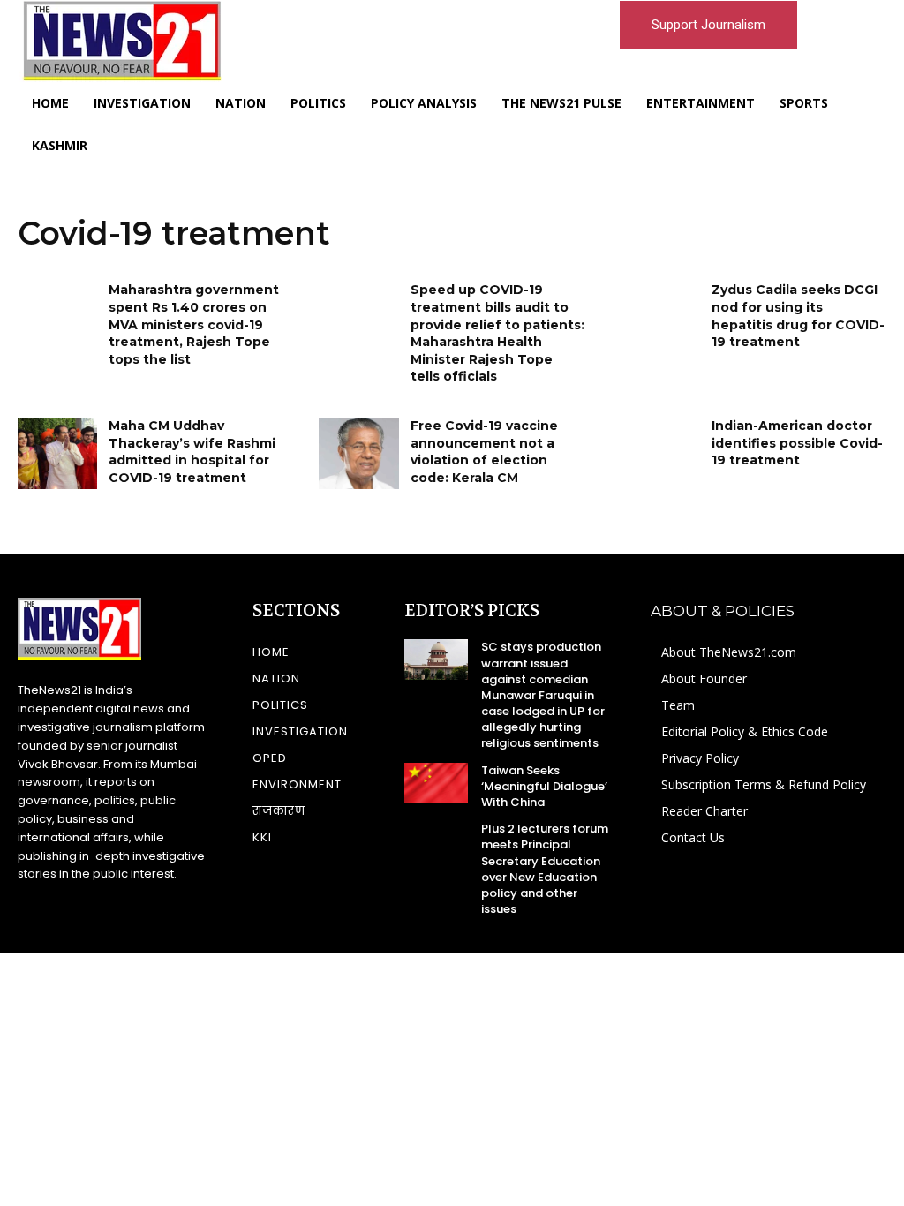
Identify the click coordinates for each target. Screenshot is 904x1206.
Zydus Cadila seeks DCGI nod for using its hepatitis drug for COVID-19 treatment (798, 316)
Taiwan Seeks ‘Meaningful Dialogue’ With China (544, 786)
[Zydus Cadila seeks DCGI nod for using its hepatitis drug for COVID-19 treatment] (660, 317)
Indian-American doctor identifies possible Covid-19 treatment (797, 443)
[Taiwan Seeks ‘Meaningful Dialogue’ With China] (436, 783)
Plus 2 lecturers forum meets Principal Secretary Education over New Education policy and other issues (544, 868)
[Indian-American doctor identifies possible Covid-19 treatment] (660, 453)
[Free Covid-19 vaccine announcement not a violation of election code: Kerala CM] (358, 453)
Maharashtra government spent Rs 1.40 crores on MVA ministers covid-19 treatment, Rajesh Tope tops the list (194, 324)
